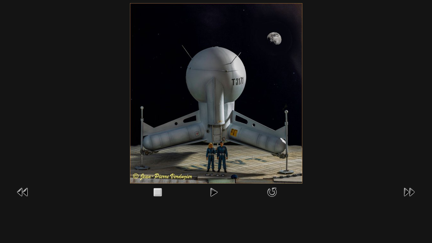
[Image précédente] (22, 191)
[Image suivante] (409, 191)
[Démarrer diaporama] (213, 191)
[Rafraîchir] (272, 191)
